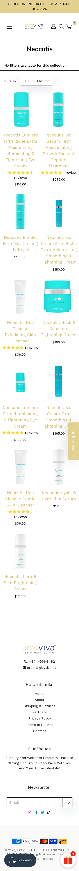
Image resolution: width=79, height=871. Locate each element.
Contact (39, 731)
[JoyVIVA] (34, 26)
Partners (39, 712)
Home (39, 694)
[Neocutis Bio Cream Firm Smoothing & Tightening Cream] (59, 382)
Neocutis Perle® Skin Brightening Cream (20, 582)
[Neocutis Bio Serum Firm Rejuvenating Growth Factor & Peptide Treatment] (59, 109)
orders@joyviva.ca (41, 668)
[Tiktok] (49, 812)
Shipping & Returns (39, 706)
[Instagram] (30, 812)
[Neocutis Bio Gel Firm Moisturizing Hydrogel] (20, 212)
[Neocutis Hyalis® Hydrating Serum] (59, 467)
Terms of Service (39, 725)
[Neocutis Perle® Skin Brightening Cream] (20, 551)
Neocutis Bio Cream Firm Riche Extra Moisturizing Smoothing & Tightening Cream (59, 250)
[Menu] (9, 26)
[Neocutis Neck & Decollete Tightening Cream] (59, 297)
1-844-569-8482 (42, 662)
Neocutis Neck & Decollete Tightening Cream (59, 328)
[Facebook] (36, 812)
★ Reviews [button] (73, 441)
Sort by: (10, 81)
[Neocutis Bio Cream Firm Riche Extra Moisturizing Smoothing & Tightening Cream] (59, 212)
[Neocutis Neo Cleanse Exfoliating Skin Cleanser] (20, 297)
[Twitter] (43, 812)
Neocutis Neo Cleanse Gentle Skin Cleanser (20, 499)
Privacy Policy (39, 718)
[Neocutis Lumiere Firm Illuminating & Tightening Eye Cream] (20, 382)
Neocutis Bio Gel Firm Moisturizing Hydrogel (20, 243)
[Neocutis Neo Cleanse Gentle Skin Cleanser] (20, 467)
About (39, 700)
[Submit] (67, 802)
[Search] (62, 26)
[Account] (53, 26)
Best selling (33, 80)
